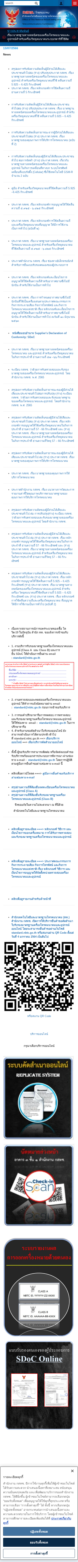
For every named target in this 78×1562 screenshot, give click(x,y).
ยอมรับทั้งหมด (39, 1542)
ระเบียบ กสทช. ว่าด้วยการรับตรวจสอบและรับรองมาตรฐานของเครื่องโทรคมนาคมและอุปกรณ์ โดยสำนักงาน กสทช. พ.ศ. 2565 (40, 373)
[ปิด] (72, 1471)
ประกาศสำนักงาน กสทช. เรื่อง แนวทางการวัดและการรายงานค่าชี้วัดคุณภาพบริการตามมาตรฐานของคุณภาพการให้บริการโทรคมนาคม (42, 493)
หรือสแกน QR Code (39, 1016)
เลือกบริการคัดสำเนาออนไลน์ (45, 742)
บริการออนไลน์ (39, 1034)
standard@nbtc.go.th (26, 657)
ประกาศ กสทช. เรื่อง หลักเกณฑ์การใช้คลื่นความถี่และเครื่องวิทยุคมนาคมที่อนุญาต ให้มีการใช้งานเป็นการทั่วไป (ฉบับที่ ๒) (40, 224)
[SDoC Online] (39, 1385)
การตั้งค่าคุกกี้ (39, 1553)
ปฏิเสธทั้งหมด (39, 1531)
